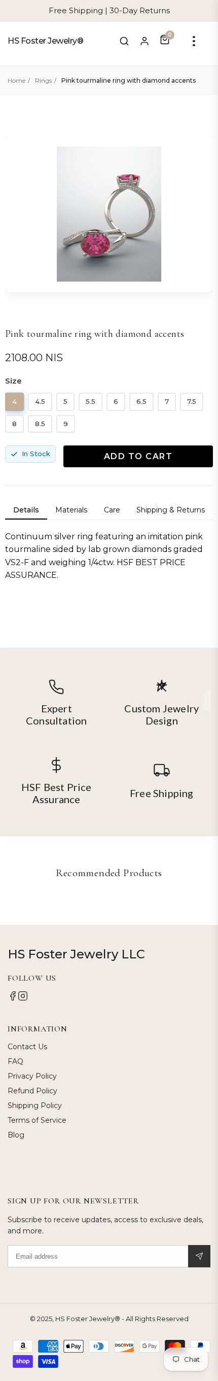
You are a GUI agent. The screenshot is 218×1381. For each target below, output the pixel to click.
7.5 (191, 401)
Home (16, 80)
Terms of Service (37, 1120)
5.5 (90, 401)
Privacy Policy (32, 1076)
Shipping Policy (35, 1105)
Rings (43, 80)
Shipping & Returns (170, 509)
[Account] (144, 41)
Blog (16, 1135)
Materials (71, 509)
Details (26, 509)
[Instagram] (23, 998)
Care (112, 509)
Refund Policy (32, 1090)
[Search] (124, 41)
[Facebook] (13, 998)
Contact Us (27, 1046)
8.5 (40, 424)
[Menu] (193, 41)
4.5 (40, 401)
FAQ (15, 1061)
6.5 (141, 401)
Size (13, 381)
